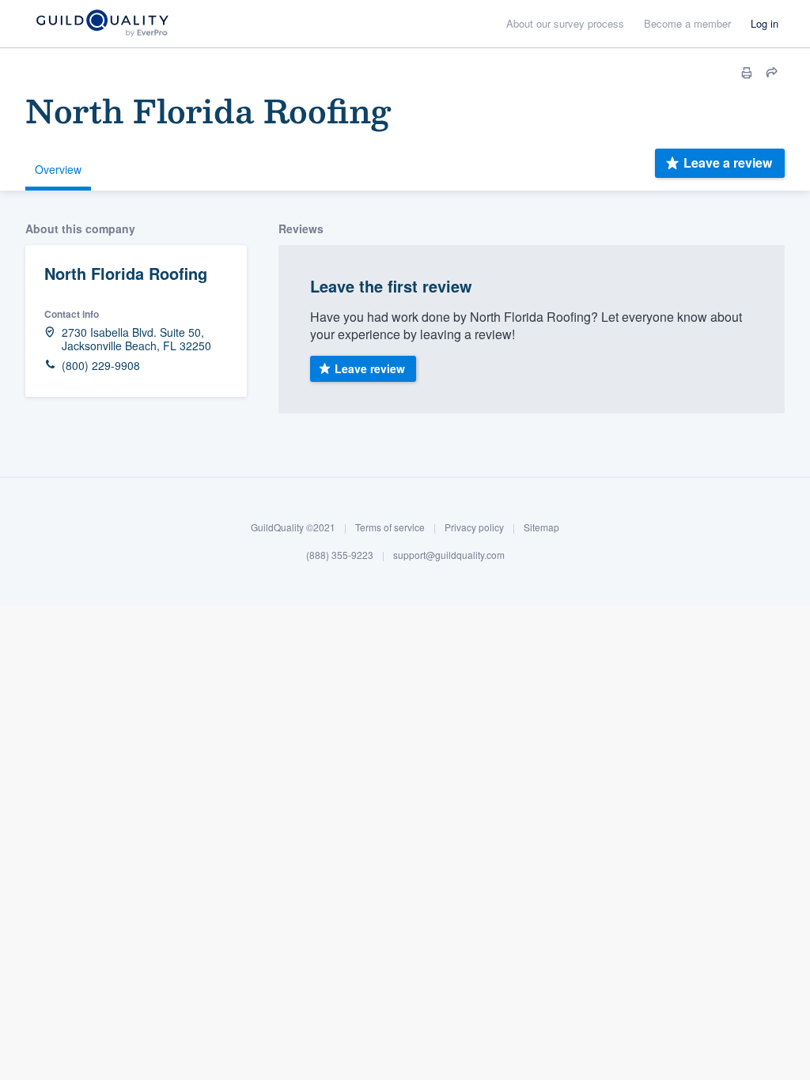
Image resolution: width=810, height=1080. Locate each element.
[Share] (772, 72)
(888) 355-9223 (339, 554)
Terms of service (390, 527)
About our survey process (565, 23)
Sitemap (541, 527)
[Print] (746, 72)
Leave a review (727, 162)
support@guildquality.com (449, 554)
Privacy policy (474, 527)
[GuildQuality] (102, 24)
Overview (58, 169)
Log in (764, 23)
